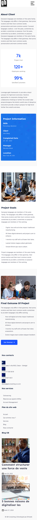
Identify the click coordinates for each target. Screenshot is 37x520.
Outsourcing (7, 395)
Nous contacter (8, 428)
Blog (4, 424)
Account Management (10, 402)
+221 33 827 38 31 (7, 378)
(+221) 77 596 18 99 (8, 372)
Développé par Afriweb (24, 517)
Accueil (5, 414)
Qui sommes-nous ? (9, 418)
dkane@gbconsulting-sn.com (11, 384)
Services (5, 421)
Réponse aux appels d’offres (12, 399)
